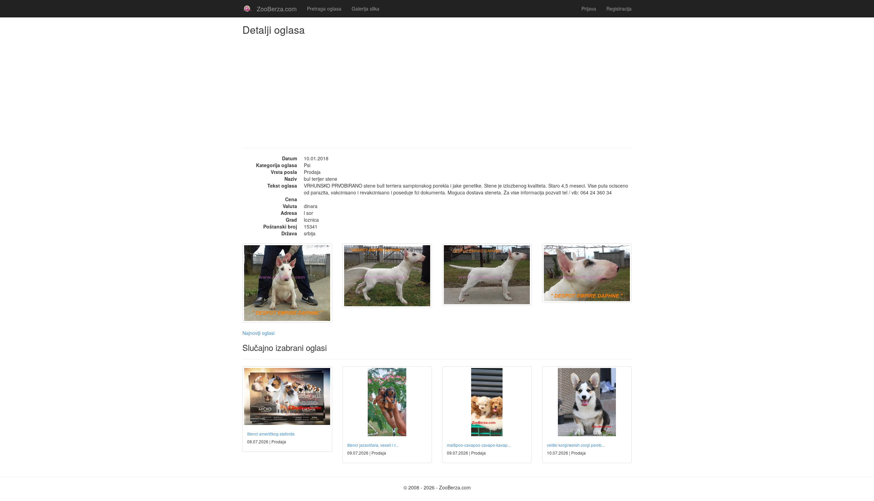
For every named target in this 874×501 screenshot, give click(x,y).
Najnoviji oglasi (258, 332)
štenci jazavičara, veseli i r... (372, 445)
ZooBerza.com (277, 8)
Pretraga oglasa (324, 8)
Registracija (619, 8)
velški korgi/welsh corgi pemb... (576, 445)
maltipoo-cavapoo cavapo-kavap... (479, 445)
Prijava (588, 8)
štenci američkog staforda (271, 434)
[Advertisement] (437, 86)
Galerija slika (365, 8)
